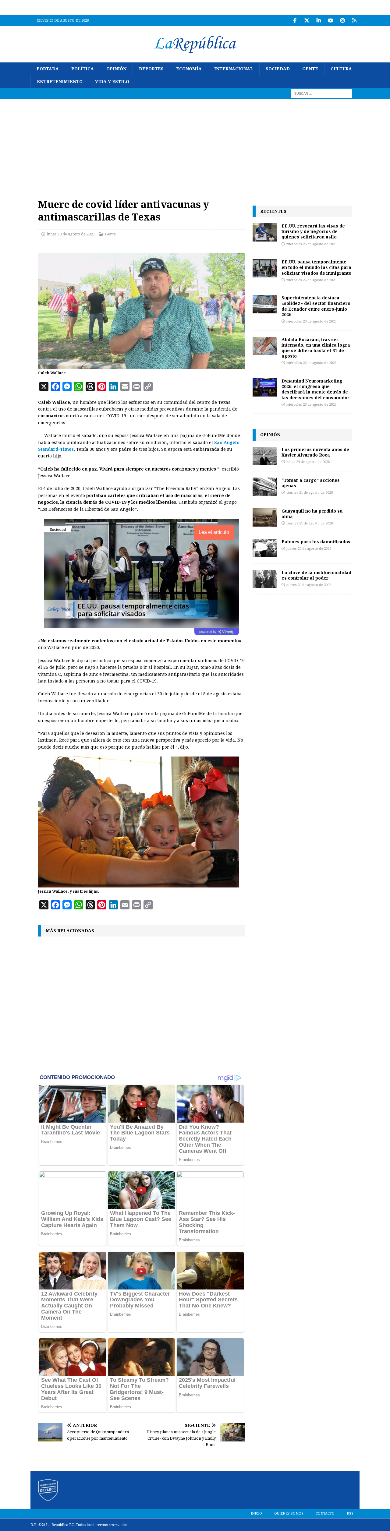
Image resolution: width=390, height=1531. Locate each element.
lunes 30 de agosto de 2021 (71, 234)
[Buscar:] (321, 93)
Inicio (256, 1513)
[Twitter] (306, 20)
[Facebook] (294, 20)
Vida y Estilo (112, 81)
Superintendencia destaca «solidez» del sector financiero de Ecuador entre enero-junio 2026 (316, 306)
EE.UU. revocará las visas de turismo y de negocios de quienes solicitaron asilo (313, 231)
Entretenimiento (60, 81)
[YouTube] (330, 20)
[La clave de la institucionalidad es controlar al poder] (265, 579)
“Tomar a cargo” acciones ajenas (311, 483)
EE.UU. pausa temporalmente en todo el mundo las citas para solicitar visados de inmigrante (316, 267)
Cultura (341, 68)
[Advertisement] (195, 144)
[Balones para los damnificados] (265, 548)
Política (82, 68)
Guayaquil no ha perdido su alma (312, 513)
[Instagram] (342, 20)
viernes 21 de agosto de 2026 (309, 493)
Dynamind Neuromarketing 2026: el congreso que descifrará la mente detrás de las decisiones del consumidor (315, 389)
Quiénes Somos (288, 1513)
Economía (189, 68)
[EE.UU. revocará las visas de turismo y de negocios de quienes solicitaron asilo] (265, 232)
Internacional (233, 68)
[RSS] (354, 20)
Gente (310, 68)
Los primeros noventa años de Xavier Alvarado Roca (315, 452)
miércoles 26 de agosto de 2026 (311, 244)
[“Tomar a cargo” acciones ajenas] (265, 487)
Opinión (116, 68)
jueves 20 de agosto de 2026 (308, 549)
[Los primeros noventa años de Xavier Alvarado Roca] (265, 456)
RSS (350, 1513)
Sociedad (278, 68)
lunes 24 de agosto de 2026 (308, 462)
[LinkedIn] (318, 20)
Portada (48, 68)
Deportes (151, 68)
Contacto (325, 1513)
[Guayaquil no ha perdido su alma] (265, 517)
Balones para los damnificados (316, 542)
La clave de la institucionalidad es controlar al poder (316, 575)
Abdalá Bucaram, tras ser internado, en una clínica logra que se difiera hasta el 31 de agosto (316, 348)
